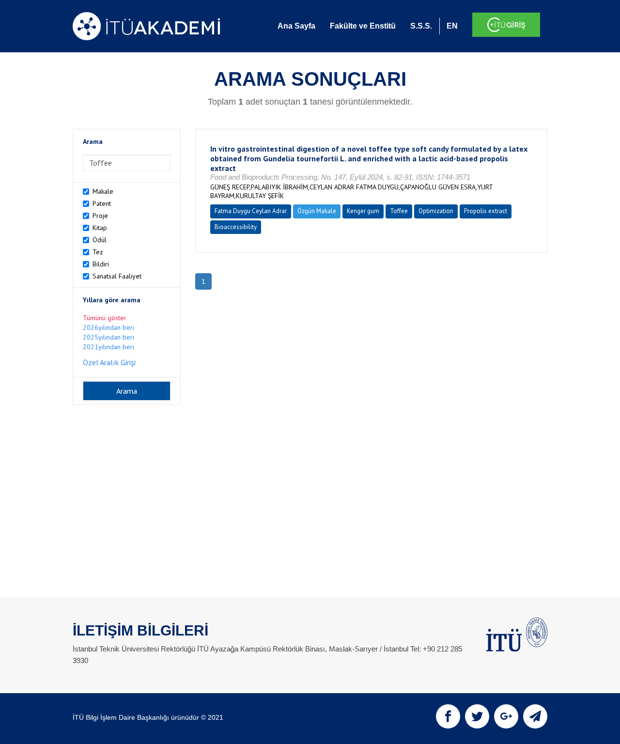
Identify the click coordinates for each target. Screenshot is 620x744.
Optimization (435, 211)
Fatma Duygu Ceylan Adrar (251, 211)
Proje (100, 215)
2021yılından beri (108, 346)
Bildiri (101, 264)
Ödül (100, 239)
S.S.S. (421, 26)
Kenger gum (363, 211)
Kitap (100, 227)
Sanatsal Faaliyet (117, 276)
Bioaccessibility (236, 227)
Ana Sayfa (296, 26)
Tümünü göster (104, 317)
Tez (98, 252)
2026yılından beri (108, 327)
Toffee (399, 211)
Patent (102, 203)
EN (452, 26)
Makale (103, 191)
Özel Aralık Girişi (109, 362)
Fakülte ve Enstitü (363, 26)
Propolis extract (485, 211)
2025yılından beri (108, 337)
